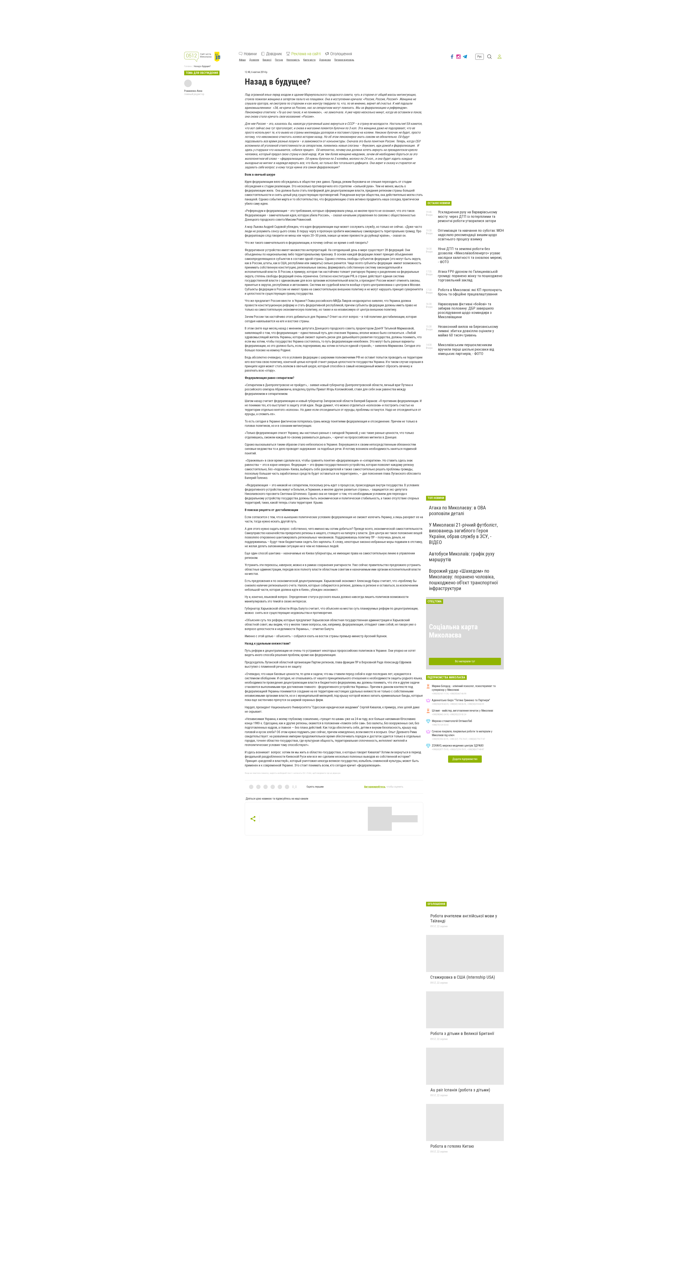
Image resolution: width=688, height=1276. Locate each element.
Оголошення (341, 54)
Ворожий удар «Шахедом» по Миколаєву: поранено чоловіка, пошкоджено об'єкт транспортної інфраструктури (463, 579)
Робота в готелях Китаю (452, 1146)
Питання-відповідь (344, 59)
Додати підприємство (464, 759)
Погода (279, 59)
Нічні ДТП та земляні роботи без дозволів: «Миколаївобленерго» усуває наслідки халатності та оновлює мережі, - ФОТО (470, 255)
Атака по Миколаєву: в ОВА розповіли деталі (457, 510)
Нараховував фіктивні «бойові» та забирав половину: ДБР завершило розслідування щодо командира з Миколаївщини (466, 310)
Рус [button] (479, 56)
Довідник (274, 54)
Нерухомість (293, 59)
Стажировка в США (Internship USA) (462, 977)
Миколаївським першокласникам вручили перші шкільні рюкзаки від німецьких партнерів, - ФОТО (466, 349)
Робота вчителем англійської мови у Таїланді (463, 918)
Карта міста (309, 59)
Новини (250, 54)
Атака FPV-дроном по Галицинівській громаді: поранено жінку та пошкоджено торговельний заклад (470, 275)
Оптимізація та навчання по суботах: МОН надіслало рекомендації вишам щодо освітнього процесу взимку (471, 234)
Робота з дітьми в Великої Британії (462, 1033)
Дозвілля (254, 59)
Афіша (242, 59)
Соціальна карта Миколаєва (453, 631)
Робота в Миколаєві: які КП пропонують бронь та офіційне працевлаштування (470, 292)
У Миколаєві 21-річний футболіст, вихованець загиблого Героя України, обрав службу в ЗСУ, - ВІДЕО (463, 533)
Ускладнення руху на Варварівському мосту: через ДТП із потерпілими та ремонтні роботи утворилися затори (467, 216)
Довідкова (325, 59)
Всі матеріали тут (465, 661)
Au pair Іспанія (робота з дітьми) (460, 1089)
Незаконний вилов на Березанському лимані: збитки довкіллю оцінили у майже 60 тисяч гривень (468, 330)
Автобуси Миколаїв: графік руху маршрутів (461, 556)
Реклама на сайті (306, 54)
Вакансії (267, 59)
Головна (188, 66)
